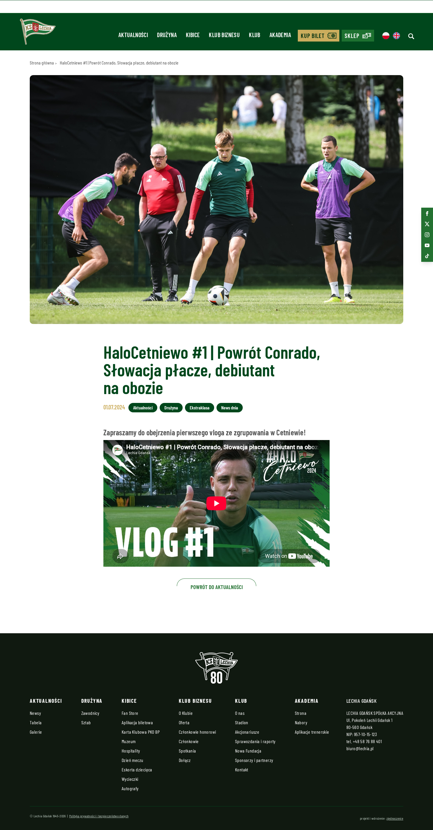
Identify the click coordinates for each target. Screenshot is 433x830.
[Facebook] (427, 213)
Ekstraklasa (199, 407)
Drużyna (171, 407)
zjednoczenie (394, 818)
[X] (427, 224)
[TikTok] (427, 255)
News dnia (229, 407)
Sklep (352, 35)
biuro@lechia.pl (360, 748)
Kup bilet (313, 35)
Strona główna (42, 62)
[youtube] (427, 245)
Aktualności (143, 407)
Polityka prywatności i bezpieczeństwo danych (98, 816)
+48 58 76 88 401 (367, 741)
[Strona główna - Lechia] (38, 33)
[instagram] (427, 234)
